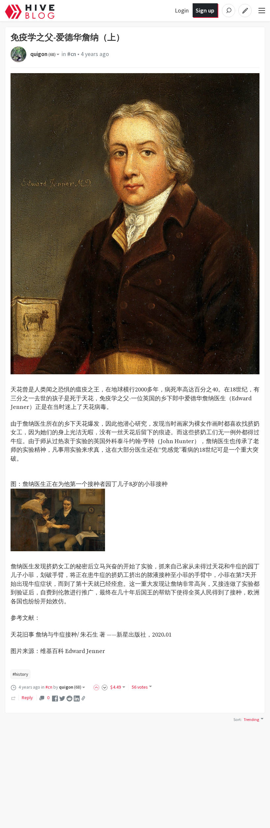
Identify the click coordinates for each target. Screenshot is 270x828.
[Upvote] (97, 687)
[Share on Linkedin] (77, 698)
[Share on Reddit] (69, 698)
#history (20, 674)
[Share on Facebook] (55, 698)
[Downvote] (105, 687)
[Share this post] (83, 698)
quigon (43, 54)
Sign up (205, 10)
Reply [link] (27, 697)
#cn (71, 54)
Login (182, 10)
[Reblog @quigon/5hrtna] (13, 697)
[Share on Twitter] (62, 698)
